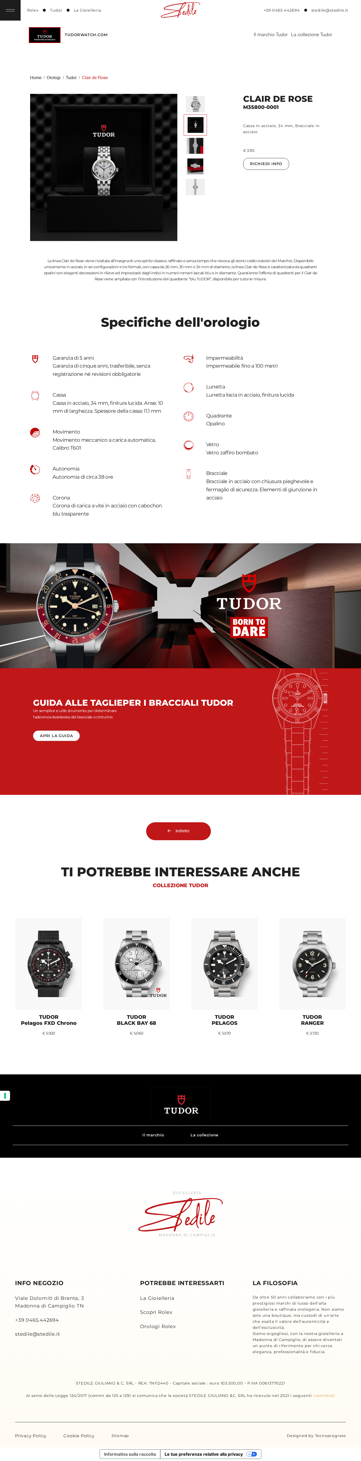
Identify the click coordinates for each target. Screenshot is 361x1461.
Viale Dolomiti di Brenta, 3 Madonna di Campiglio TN (49, 1302)
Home (35, 78)
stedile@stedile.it (37, 1334)
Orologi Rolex (158, 1326)
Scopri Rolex (156, 1312)
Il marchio (153, 1135)
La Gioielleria (157, 1298)
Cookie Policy (78, 1435)
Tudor (71, 78)
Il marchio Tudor (271, 34)
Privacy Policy (31, 1435)
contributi (324, 1395)
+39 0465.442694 (37, 1320)
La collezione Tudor (311, 34)
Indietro (182, 831)
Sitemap (120, 1435)
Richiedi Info (266, 163)
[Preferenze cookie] (5, 1096)
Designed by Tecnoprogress (316, 1435)
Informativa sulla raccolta (130, 1454)
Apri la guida (56, 735)
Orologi (54, 78)
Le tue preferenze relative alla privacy (204, 1454)
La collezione (205, 1135)
